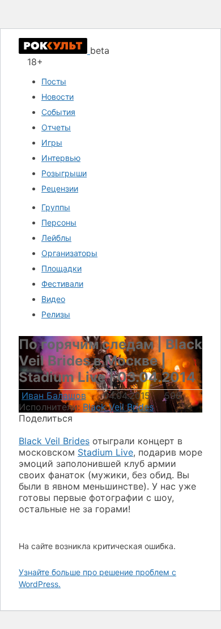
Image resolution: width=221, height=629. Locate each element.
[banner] (54, 50)
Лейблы (56, 238)
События (58, 112)
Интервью (60, 158)
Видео (53, 299)
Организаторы (69, 253)
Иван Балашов (54, 395)
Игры (51, 142)
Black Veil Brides (118, 407)
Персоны (58, 222)
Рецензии (59, 188)
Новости (57, 96)
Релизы (55, 314)
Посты (53, 81)
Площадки (61, 268)
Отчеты (56, 127)
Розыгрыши (64, 173)
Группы (55, 207)
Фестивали (62, 283)
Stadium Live (105, 452)
